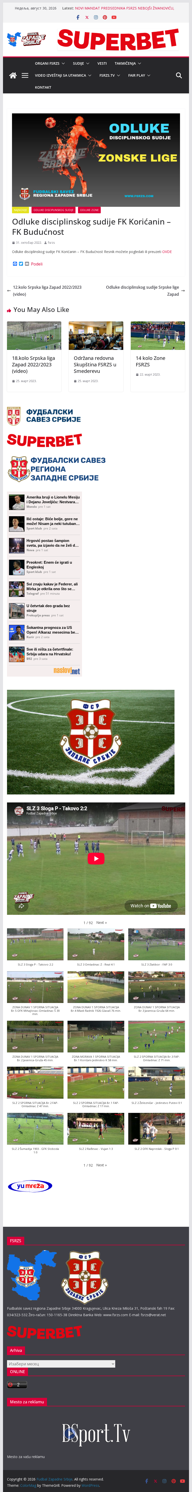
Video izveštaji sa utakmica (60, 75)
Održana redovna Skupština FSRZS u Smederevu (95, 364)
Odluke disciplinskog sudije (54, 210)
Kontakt (43, 87)
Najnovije (20, 210)
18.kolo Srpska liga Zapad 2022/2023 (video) (33, 364)
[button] (62, 63)
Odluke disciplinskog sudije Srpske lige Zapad (142, 290)
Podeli (36, 264)
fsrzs (51, 243)
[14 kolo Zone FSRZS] (158, 325)
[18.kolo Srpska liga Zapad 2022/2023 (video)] (34, 325)
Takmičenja (125, 63)
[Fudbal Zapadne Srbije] (13, 75)
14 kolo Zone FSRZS (150, 361)
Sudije (78, 63)
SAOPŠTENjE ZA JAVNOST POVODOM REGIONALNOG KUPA (124, 8)
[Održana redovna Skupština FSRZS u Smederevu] (96, 325)
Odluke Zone (89, 210)
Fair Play (136, 75)
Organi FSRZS (47, 63)
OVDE (167, 251)
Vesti (102, 63)
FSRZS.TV (107, 75)
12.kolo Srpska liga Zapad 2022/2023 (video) (47, 290)
